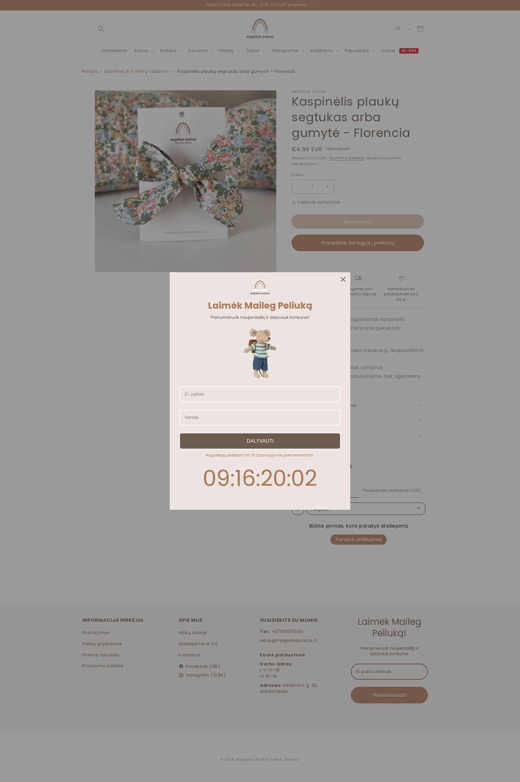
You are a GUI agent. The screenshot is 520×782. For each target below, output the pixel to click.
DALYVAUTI (260, 441)
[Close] (343, 279)
